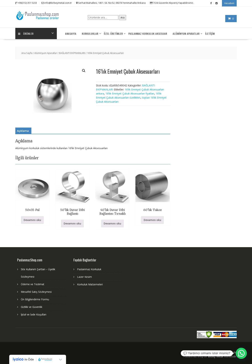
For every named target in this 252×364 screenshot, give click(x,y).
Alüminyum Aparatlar (186, 33)
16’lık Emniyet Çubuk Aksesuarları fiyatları (130, 93)
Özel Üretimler (113, 33)
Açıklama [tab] (23, 131)
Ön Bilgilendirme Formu (35, 299)
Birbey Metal (215, 356)
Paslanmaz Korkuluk (89, 269)
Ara (122, 17)
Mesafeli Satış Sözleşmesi (36, 291)
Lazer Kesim (84, 277)
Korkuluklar (90, 33)
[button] (83, 70)
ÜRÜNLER (28, 33)
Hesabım (229, 3)
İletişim (210, 33)
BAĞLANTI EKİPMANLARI (72, 53)
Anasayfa (70, 33)
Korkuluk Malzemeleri (90, 284)
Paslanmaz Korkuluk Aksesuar (147, 33)
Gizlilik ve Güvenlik (31, 307)
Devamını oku (32, 220)
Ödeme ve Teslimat (32, 284)
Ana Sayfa (26, 53)
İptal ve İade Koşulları (33, 314)
